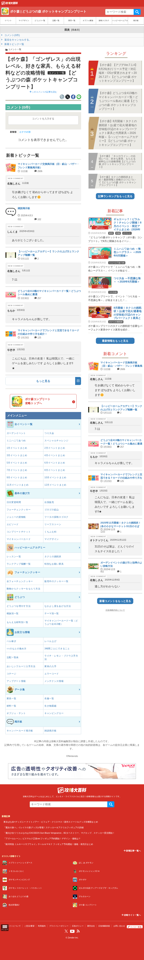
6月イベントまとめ (54, 462)
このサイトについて (12, 926)
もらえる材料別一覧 (17, 622)
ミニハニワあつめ (16, 440)
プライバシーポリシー (58, 926)
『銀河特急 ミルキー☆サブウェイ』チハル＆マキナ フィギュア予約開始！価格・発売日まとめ (48, 844)
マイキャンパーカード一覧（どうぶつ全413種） (61, 622)
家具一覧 (71, 20)
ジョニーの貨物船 (16, 517)
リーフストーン (52, 524)
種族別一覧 (13, 613)
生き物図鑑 (50, 706)
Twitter (66, 931)
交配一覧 (55, 20)
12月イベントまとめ (55, 485)
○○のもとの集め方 (17, 648)
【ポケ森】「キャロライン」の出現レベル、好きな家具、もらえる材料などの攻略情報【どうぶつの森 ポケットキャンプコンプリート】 (117, 161)
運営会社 (91, 926)
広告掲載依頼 (104, 926)
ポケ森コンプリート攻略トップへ (37, 401)
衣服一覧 (49, 698)
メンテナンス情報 (54, 681)
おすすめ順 (25, 132)
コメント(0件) (12, 35)
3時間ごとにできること (57, 648)
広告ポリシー (78, 926)
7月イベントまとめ (17, 470)
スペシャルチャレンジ (56, 440)
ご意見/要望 (29, 926)
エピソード (13, 524)
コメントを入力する (43, 118)
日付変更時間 (14, 502)
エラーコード (51, 673)
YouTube (72, 931)
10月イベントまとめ (55, 477)
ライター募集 (136, 927)
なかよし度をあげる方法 (57, 606)
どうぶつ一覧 (40, 20)
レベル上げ (50, 641)
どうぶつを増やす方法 (19, 606)
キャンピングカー (54, 713)
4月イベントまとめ (54, 455)
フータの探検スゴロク (56, 517)
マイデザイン (24, 20)
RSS (78, 931)
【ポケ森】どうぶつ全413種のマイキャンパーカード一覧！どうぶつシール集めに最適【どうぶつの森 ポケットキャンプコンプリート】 (118, 101)
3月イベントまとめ (17, 455)
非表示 (75, 29)
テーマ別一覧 (51, 613)
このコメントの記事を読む (44, 92)
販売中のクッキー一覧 (56, 581)
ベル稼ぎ (11, 641)
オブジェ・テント (16, 713)
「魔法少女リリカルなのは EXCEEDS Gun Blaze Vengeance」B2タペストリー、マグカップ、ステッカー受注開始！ (59, 833)
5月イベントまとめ (17, 462)
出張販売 (49, 502)
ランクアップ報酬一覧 (19, 564)
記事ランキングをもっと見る (115, 196)
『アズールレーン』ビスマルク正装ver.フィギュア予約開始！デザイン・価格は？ (42, 838)
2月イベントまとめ (54, 448)
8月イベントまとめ (54, 470)
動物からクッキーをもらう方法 (23, 588)
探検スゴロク (104, 20)
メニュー (4, 929)
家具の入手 (50, 666)
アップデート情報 (16, 681)
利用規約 (42, 926)
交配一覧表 (13, 657)
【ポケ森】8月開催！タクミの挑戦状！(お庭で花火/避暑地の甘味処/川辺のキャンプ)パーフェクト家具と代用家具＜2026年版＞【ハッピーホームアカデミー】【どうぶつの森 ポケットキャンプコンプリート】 (118, 133)
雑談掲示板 (50, 730)
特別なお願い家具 (54, 564)
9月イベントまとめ (17, 477)
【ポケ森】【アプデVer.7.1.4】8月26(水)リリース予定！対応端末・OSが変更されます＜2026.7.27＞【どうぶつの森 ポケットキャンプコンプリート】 (118, 72)
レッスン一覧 (14, 556)
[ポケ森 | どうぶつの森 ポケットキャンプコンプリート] (9, 4)
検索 (137, 12)
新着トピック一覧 (14, 44)
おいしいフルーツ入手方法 (21, 666)
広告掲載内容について (115, 610)
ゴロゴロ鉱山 (51, 509)
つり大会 (49, 433)
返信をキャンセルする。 (17, 39)
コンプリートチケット (19, 531)
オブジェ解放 (88, 20)
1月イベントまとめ (17, 448)
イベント (8, 20)
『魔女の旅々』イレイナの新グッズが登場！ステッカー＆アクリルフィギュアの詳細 (44, 827)
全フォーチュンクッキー (20, 581)
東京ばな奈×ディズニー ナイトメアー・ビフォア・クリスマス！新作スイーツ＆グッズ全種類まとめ (51, 822)
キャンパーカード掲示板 (20, 730)
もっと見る (43, 381)
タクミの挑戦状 (52, 556)
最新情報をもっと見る (115, 340)
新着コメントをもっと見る (115, 600)
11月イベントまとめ (18, 485)
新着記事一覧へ (133, 850)
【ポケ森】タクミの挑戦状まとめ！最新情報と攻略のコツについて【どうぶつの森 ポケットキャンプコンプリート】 (117, 181)
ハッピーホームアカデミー (120, 20)
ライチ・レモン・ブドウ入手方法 (61, 657)
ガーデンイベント (16, 433)
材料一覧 (11, 706)
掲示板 (136, 20)
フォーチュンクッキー (19, 509)
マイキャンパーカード (19, 539)
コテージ (11, 673)
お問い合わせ (119, 926)
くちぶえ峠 (50, 531)
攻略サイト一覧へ (132, 915)
